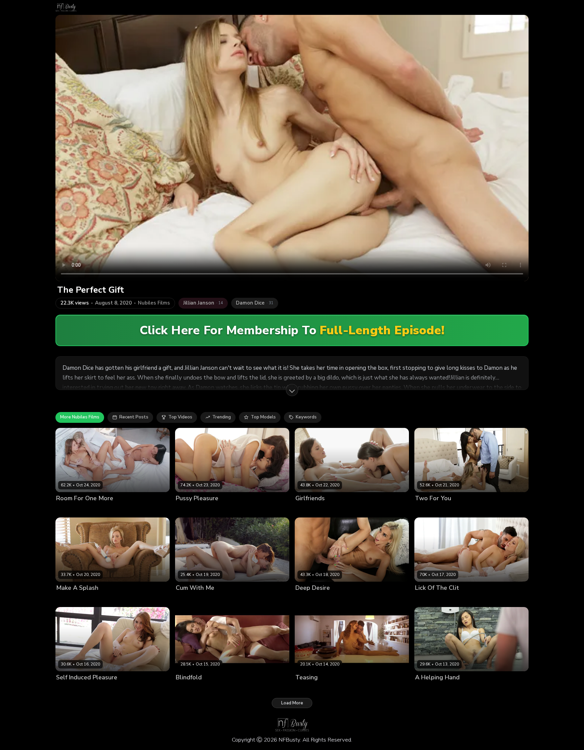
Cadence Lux (429, 599)
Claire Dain (187, 599)
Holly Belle (213, 599)
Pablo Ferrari (231, 689)
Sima (432, 689)
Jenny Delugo (85, 509)
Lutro (315, 599)
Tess (203, 509)
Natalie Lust (69, 689)
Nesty (301, 599)
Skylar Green (70, 599)
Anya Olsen (427, 509)
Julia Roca (306, 689)
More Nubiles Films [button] (79, 417)
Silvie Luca (336, 509)
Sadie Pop (453, 509)
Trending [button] (221, 417)
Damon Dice (480, 509)
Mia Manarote (116, 509)
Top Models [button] (263, 417)
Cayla (62, 509)
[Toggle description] (292, 390)
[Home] (65, 7)
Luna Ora (186, 509)
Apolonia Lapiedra (195, 689)
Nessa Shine (308, 509)
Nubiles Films (154, 303)
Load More (292, 703)
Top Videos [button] (180, 417)
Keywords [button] (306, 417)
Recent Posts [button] (133, 417)
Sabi (419, 689)
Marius (326, 689)
